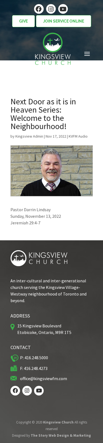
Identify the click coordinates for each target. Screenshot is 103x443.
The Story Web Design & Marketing (61, 435)
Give (23, 21)
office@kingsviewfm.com (43, 378)
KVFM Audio (78, 136)
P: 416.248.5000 (34, 357)
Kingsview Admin (29, 136)
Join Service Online (63, 21)
